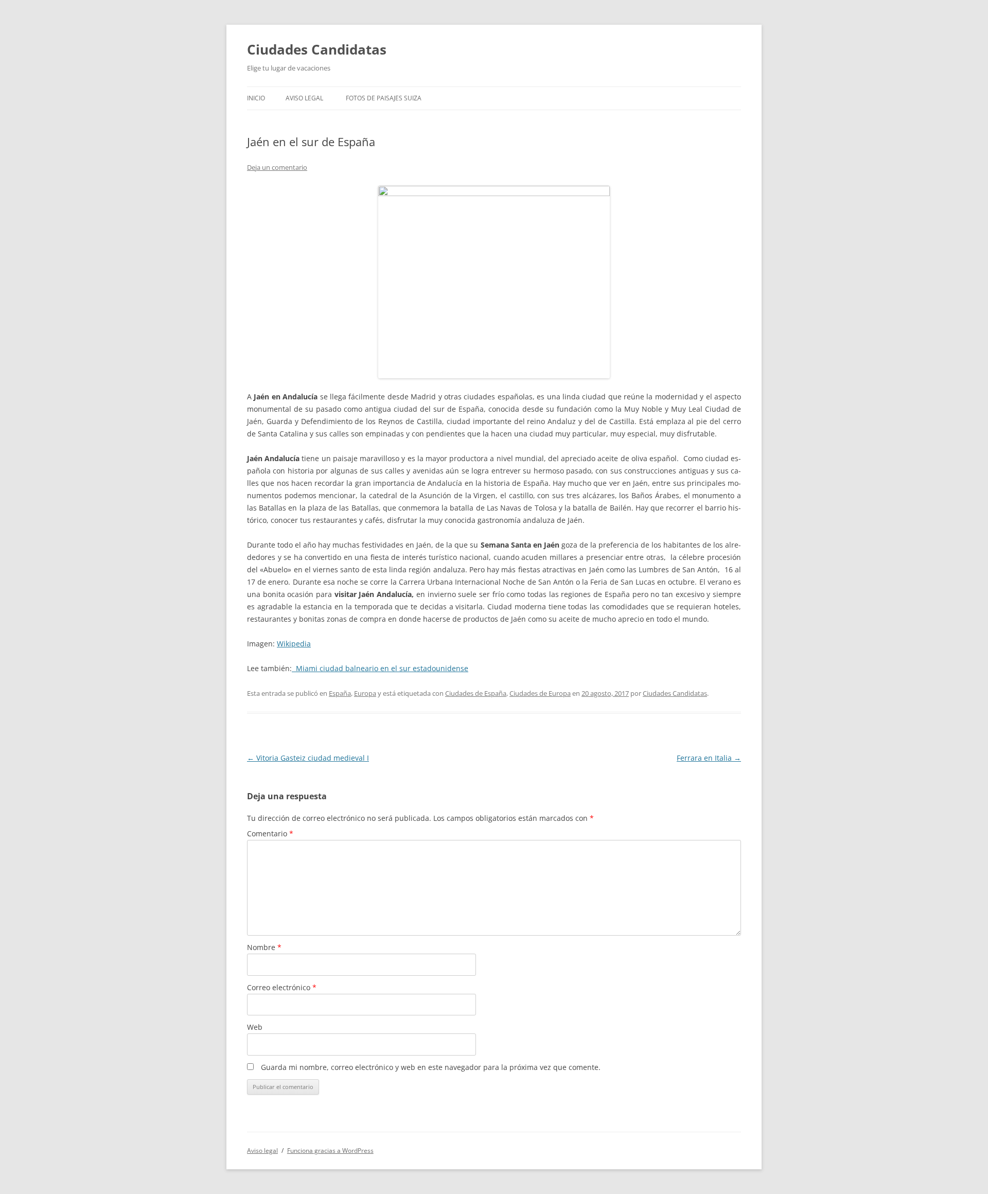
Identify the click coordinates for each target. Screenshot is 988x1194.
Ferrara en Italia (709, 758)
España (340, 693)
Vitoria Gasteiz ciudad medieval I (308, 758)
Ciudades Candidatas (316, 49)
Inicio (256, 98)
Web (254, 1027)
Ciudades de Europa (540, 693)
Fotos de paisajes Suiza (383, 98)
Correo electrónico (281, 987)
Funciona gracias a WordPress (330, 1150)
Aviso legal (304, 98)
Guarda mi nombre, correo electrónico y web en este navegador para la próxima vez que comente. (431, 1067)
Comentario (270, 833)
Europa (365, 693)
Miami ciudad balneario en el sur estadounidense (380, 668)
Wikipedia (294, 643)
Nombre (264, 947)
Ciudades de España (475, 693)
